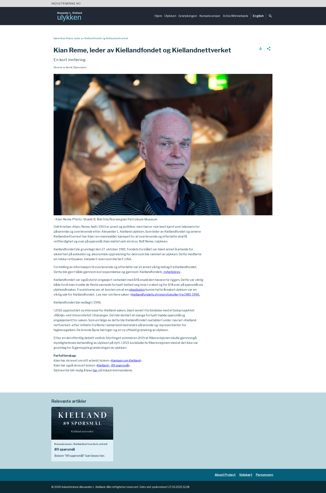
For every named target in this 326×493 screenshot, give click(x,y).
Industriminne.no (66, 3)
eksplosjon (137, 289)
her (95, 370)
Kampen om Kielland (125, 360)
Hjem (158, 16)
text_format (260, 48)
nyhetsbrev (171, 272)
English (258, 16)
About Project (225, 475)
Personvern (264, 475)
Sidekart (245, 475)
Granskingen (187, 16)
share (268, 48)
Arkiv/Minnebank (235, 16)
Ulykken (170, 16)
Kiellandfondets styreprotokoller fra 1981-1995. (165, 294)
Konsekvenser (210, 16)
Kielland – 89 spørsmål (113, 365)
